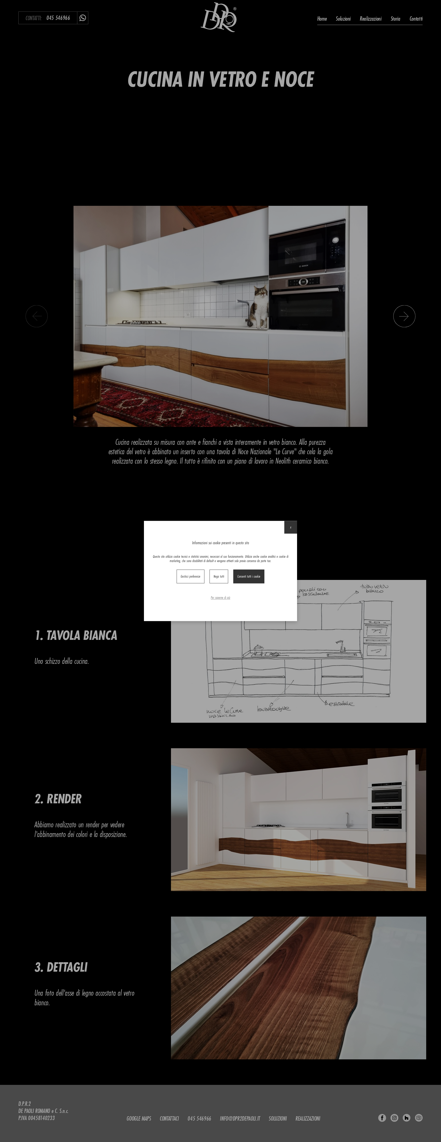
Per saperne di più (220, 597)
